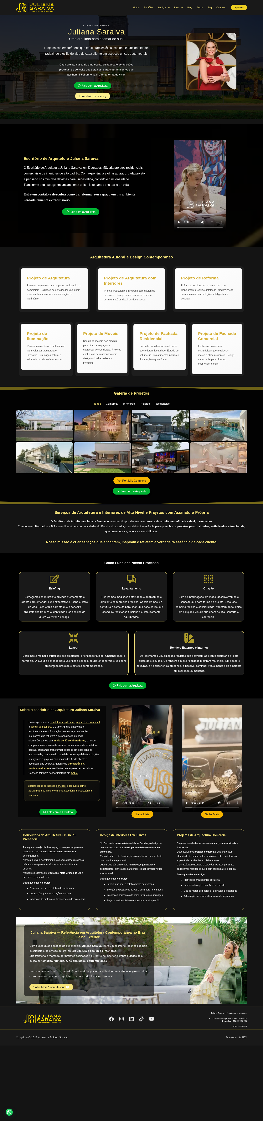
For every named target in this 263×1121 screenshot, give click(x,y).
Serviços (161, 7)
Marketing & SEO (236, 1037)
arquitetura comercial (88, 722)
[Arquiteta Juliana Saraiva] (35, 7)
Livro (176, 7)
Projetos (145, 403)
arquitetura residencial (62, 722)
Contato (220, 7)
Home (136, 7)
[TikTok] (141, 1019)
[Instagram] (121, 1019)
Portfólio (148, 7)
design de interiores (42, 726)
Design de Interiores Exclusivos (123, 835)
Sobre (200, 7)
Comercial (112, 403)
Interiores (129, 403)
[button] (239, 7)
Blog (189, 7)
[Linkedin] (131, 1019)
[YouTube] (151, 1019)
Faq (210, 7)
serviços (61, 785)
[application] (168, 7)
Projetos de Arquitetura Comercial (201, 835)
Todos (97, 403)
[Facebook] (111, 1019)
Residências (162, 403)
